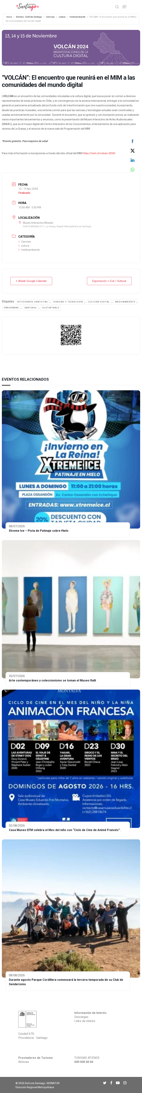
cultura (62, 17)
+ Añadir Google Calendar (31, 281)
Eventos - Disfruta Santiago (29, 17)
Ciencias (50, 17)
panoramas (11, 308)
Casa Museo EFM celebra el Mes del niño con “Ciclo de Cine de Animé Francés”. (65, 830)
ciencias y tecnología (68, 302)
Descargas (81, 1017)
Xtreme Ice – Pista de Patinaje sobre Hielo (38, 530)
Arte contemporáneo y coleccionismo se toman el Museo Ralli (52, 680)
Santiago (30, 308)
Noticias (23, 1062)
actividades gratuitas (32, 302)
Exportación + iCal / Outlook (109, 281)
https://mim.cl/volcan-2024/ (99, 153)
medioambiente (77, 17)
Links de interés (84, 1021)
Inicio (9, 17)
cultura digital (99, 302)
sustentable (50, 308)
